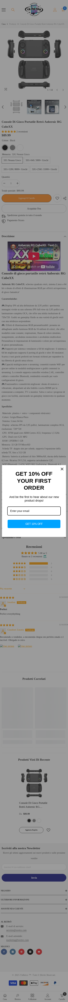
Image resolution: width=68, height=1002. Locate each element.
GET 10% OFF (34, 524)
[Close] (62, 469)
